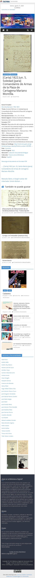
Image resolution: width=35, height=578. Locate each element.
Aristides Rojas (6, 370)
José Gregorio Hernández (8, 394)
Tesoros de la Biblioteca (16, 155)
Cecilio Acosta (5, 375)
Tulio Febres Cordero (7, 436)
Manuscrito (13, 74)
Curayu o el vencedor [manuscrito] (15, 236)
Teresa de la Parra (7, 433)
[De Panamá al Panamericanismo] (7, 343)
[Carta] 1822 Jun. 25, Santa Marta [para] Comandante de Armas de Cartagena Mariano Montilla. (17, 168)
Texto (9, 290)
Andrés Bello (5, 362)
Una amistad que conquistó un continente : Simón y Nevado (21, 335)
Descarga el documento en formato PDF (14, 161)
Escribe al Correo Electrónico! (17, 552)
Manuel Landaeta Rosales (9, 420)
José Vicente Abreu (7, 404)
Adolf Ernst (5, 359)
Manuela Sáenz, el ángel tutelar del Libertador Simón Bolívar (14, 180)
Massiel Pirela (15, 96)
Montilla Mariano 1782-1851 (11, 107)
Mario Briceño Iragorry (8, 423)
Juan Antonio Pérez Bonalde (9, 407)
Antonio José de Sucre (8, 367)
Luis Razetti (5, 417)
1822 (13, 150)
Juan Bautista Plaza (7, 410)
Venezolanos (7, 260)
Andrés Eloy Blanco (7, 365)
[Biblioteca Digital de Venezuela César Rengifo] (17, 15)
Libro (5, 290)
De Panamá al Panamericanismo (22, 344)
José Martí (4, 402)
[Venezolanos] (15, 242)
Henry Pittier (5, 386)
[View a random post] (31, 30)
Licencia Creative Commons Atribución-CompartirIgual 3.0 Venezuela (19, 575)
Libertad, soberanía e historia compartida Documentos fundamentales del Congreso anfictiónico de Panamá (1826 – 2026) (22, 306)
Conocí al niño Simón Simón (21, 316)
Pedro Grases (5, 425)
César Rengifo (5, 378)
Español (9, 157)
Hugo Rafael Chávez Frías (9, 388)
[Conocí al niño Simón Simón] (7, 315)
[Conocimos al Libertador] (7, 324)
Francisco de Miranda (7, 383)
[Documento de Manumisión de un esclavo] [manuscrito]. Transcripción (15, 210)
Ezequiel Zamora (6, 380)
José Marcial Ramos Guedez (9, 396)
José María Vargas (6, 399)
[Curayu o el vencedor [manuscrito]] (15, 217)
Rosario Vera (17, 295)
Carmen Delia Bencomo (8, 373)
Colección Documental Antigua (18, 153)
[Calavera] (17, 271)
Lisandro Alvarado (6, 415)
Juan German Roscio (7, 412)
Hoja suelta (6, 74)
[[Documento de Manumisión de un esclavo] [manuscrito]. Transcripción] (15, 191)
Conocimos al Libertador (8, 9)
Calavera (7, 293)
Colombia (8, 148)
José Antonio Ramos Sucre (9, 391)
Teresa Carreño (6, 431)
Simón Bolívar (5, 428)
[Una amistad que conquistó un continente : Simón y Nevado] (7, 333)
